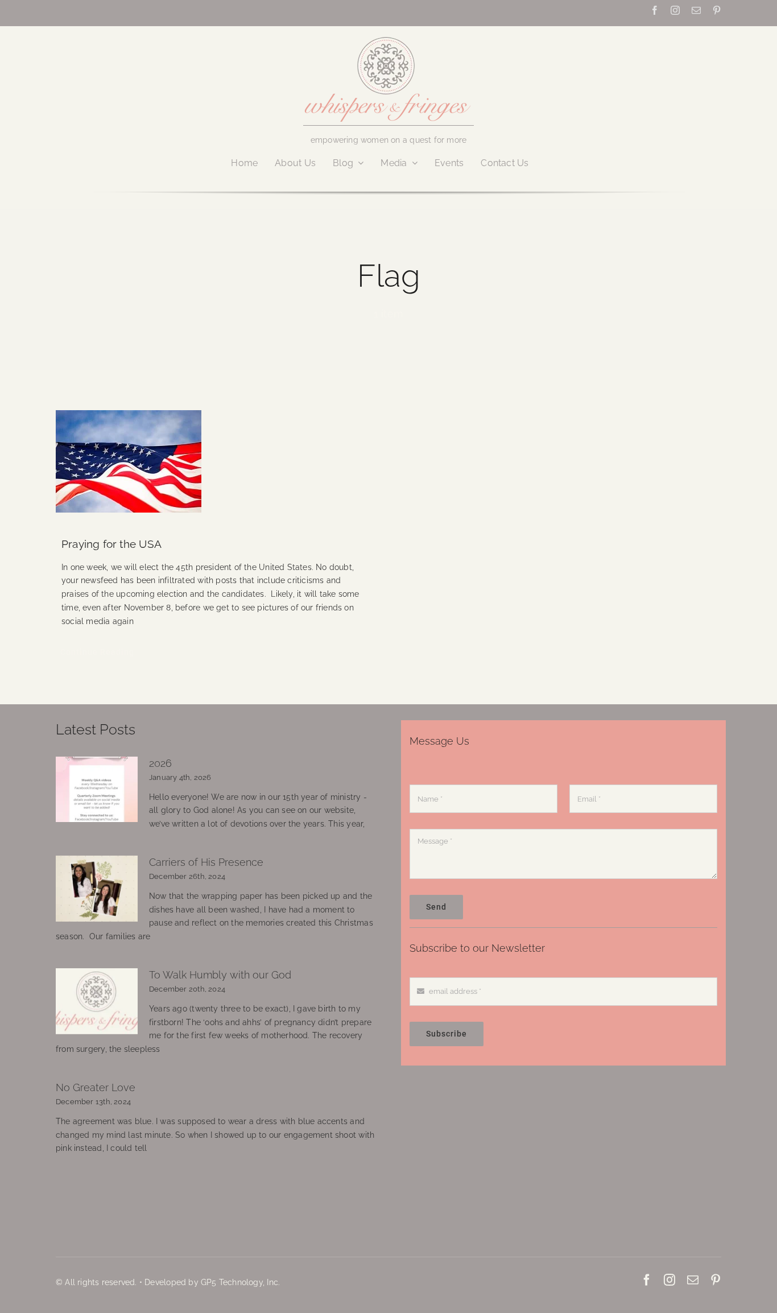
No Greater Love (95, 1087)
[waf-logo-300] (388, 35)
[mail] (696, 10)
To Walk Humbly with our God (220, 975)
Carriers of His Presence (206, 862)
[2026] (97, 790)
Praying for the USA (111, 544)
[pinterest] (716, 10)
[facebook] (654, 10)
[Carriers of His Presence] (97, 889)
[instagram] (675, 10)
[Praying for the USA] (216, 461)
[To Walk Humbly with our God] (97, 1001)
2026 (160, 763)
